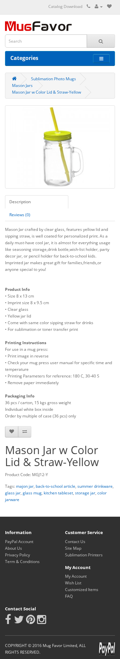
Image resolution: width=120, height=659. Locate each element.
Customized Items (81, 589)
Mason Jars (22, 85)
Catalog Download (65, 6)
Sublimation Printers (84, 555)
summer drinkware (95, 486)
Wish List (73, 583)
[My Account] (99, 6)
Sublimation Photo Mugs (53, 79)
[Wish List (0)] (109, 6)
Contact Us (75, 541)
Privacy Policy (17, 555)
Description (20, 202)
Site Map (73, 548)
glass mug (32, 493)
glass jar (13, 493)
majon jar (25, 486)
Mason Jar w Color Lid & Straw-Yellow (46, 92)
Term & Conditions (22, 561)
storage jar (85, 493)
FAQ (69, 596)
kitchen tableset (58, 493)
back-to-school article (55, 486)
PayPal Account (19, 541)
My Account (76, 576)
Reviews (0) (19, 215)
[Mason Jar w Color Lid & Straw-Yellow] (60, 147)
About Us (13, 548)
